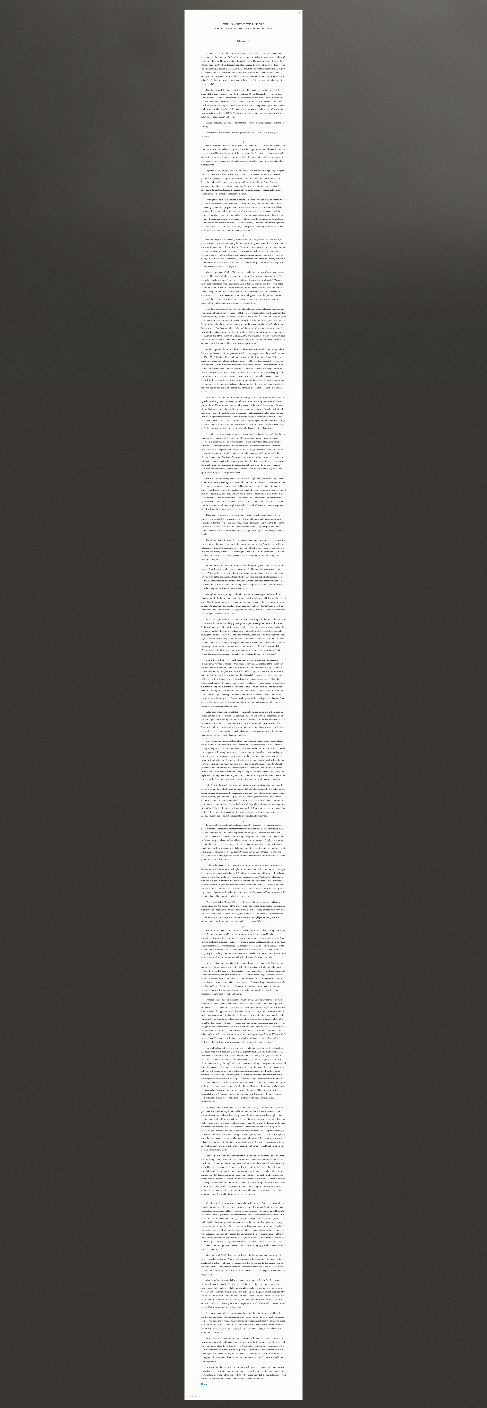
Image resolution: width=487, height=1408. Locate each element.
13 (222, 1249)
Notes (205, 1384)
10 (226, 1055)
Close (299, 13)
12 (226, 1149)
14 (267, 1378)
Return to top (192, 1396)
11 (214, 1101)
